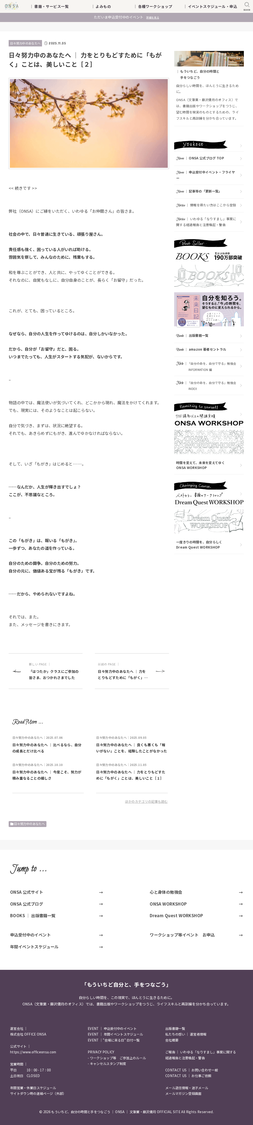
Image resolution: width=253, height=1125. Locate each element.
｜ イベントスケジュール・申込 (210, 6)
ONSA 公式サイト (26, 892)
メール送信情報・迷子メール (186, 1087)
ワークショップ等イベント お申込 (182, 935)
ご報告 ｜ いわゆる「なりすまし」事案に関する (200, 1052)
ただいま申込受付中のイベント (126, 17)
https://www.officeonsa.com (33, 1052)
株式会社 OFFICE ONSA (28, 1034)
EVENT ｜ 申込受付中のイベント (112, 1028)
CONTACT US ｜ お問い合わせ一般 (191, 1070)
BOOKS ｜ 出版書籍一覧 (33, 915)
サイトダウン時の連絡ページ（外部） (38, 1093)
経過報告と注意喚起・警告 (185, 1058)
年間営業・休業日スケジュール (33, 1087)
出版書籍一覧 (175, 1028)
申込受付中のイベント (30, 935)
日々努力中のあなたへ (25, 43)
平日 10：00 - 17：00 (30, 1070)
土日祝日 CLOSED (25, 1075)
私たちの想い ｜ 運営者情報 (186, 1034)
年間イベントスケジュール (34, 947)
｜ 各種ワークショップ (156, 6)
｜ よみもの (108, 6)
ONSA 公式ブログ (26, 904)
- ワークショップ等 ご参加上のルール (117, 1058)
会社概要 (171, 1040)
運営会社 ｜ (18, 1028)
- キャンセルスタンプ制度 (107, 1063)
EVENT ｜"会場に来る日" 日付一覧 (114, 1040)
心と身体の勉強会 (166, 892)
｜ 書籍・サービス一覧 (53, 6)
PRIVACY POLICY (101, 1052)
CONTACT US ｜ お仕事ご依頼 (188, 1075)
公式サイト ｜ (20, 1046)
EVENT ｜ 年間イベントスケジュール (115, 1034)
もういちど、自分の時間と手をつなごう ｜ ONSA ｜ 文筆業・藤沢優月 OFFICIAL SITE (115, 1111)
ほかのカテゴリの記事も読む (146, 801)
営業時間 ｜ (18, 1064)
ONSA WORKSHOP (168, 904)
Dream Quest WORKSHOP (176, 915)
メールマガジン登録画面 (183, 1093)
